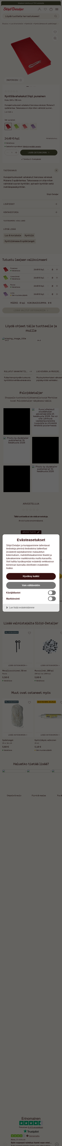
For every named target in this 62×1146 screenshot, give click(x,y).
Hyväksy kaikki (31, 576)
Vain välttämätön (31, 585)
